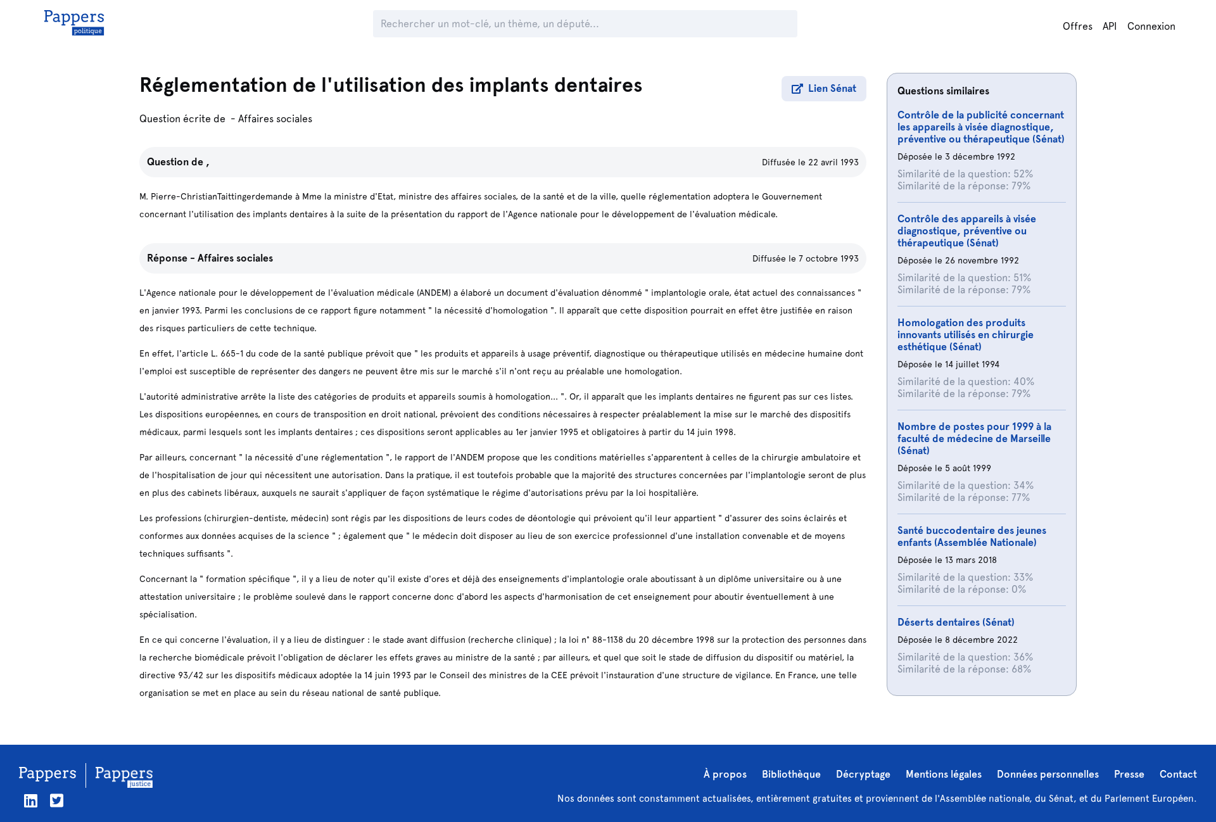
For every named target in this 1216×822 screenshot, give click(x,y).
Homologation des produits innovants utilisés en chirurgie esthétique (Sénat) (965, 335)
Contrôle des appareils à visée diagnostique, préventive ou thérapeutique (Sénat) (966, 231)
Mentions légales (944, 774)
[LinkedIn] (30, 801)
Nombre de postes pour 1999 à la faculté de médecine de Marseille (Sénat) (974, 438)
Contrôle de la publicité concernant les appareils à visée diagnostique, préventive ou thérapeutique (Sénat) (981, 127)
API (1110, 26)
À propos (725, 774)
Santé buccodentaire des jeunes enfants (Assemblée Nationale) (971, 536)
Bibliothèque (791, 774)
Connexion (1151, 26)
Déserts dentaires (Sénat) (956, 622)
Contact (1178, 774)
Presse (1129, 774)
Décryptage (863, 774)
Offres (1077, 26)
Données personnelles (1048, 774)
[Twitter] (56, 801)
